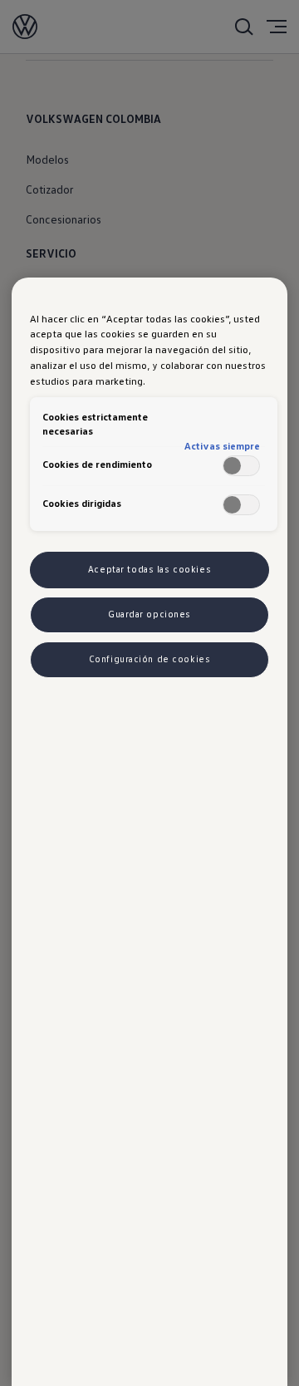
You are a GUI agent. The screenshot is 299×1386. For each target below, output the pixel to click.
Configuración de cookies (150, 659)
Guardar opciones (149, 614)
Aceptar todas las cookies (149, 569)
